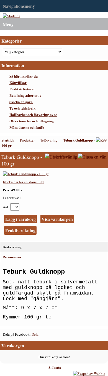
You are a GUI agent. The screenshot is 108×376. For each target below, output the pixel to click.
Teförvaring (49, 140)
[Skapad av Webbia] (89, 373)
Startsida (7, 140)
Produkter (27, 140)
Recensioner (12, 256)
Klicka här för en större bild (23, 181)
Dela (35, 334)
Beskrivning (12, 246)
